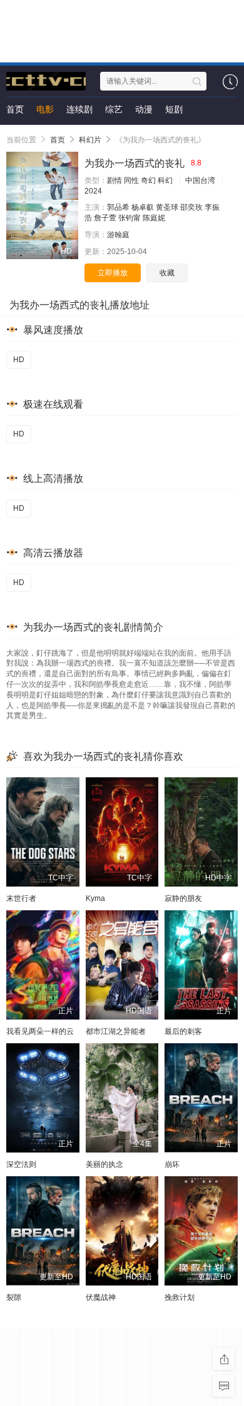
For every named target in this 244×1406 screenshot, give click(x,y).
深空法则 (21, 1164)
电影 (45, 109)
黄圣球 (167, 207)
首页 (15, 109)
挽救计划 (180, 1297)
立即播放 (113, 272)
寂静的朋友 (183, 898)
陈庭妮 (154, 218)
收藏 (167, 272)
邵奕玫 (191, 207)
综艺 (114, 109)
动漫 (144, 109)
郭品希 (118, 207)
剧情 (114, 180)
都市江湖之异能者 (116, 1031)
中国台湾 (200, 180)
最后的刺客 (183, 1031)
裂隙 (13, 1297)
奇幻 (148, 180)
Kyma (95, 898)
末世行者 (21, 898)
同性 (131, 180)
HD (18, 359)
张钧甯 (129, 218)
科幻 (165, 180)
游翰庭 (118, 234)
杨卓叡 (142, 207)
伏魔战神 (101, 1297)
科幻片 (90, 139)
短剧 (174, 109)
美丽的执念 (104, 1164)
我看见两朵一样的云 (40, 1031)
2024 (93, 191)
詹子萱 (105, 218)
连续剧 (79, 109)
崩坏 (172, 1164)
